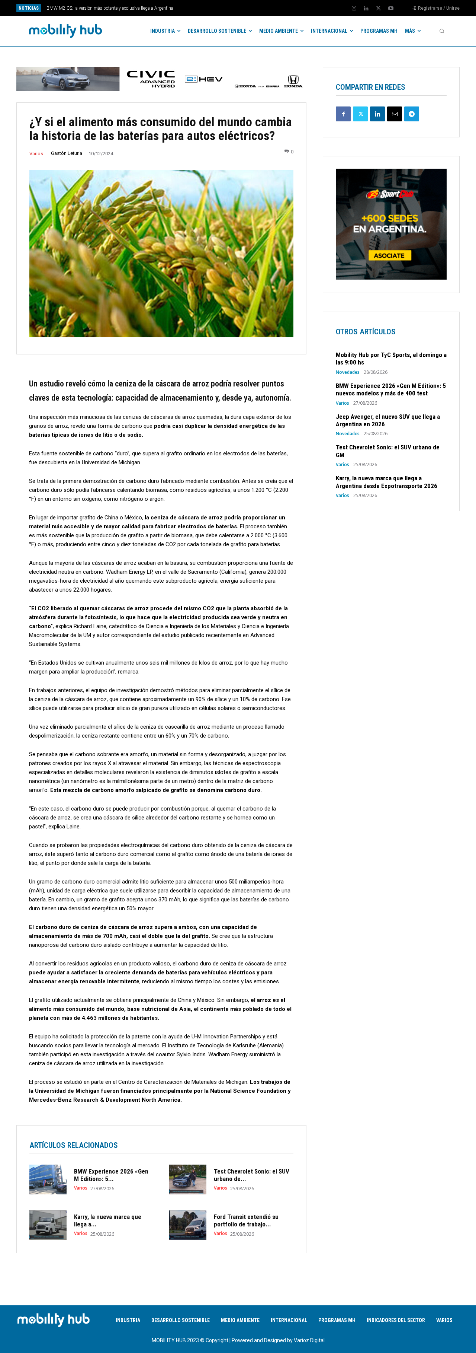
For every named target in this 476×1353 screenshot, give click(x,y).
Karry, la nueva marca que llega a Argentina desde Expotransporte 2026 (386, 481)
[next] (262, 8)
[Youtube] (391, 8)
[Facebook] (343, 113)
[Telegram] (411, 113)
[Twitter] (378, 8)
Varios (36, 153)
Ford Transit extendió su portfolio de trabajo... (246, 1220)
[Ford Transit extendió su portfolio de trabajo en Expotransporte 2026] (187, 1225)
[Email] (394, 113)
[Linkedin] (366, 8)
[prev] (250, 8)
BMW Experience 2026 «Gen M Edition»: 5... (111, 1175)
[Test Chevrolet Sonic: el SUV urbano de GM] (187, 1179)
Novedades (348, 372)
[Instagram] (354, 8)
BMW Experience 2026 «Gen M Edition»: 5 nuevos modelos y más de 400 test (391, 389)
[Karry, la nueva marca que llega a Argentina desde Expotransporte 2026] (48, 1225)
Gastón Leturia (66, 153)
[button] (441, 31)
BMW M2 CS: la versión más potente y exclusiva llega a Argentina (109, 8)
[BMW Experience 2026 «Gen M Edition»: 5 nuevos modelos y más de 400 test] (48, 1179)
